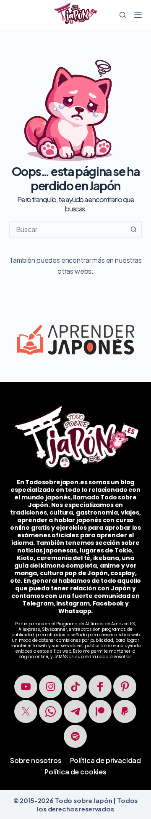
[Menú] (138, 15)
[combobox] (68, 229)
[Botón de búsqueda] (133, 229)
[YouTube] (25, 686)
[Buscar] (123, 15)
